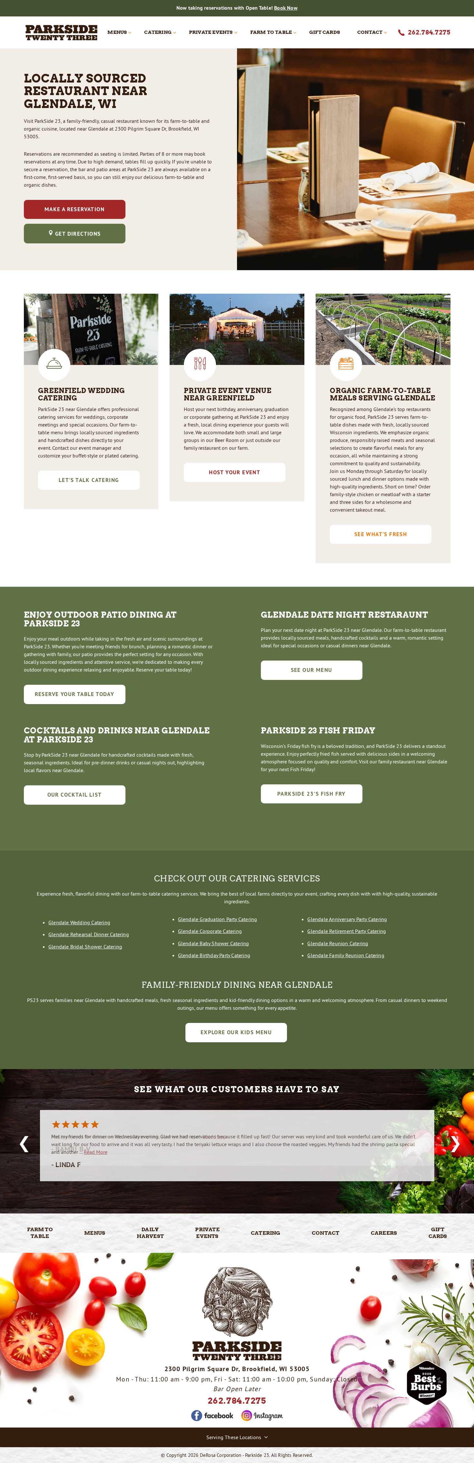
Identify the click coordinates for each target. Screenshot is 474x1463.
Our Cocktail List (74, 794)
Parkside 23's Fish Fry (311, 793)
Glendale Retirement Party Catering (346, 931)
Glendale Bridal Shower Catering (85, 946)
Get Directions (78, 233)
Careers (384, 1233)
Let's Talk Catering (89, 480)
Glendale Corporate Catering (210, 931)
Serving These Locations (234, 1437)
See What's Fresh (380, 534)
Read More (214, 1136)
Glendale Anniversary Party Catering (347, 919)
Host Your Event (234, 472)
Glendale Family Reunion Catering (345, 955)
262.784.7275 (237, 1401)
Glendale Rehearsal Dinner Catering (88, 934)
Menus (117, 32)
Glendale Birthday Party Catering (214, 955)
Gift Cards (324, 32)
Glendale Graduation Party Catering (217, 919)
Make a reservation (74, 209)
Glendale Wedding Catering (79, 922)
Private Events (211, 32)
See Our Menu (311, 669)
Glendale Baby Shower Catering (213, 943)
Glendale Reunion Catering (337, 943)
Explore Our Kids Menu (236, 1032)
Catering (158, 32)
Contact (369, 32)
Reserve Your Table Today (74, 694)
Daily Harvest (150, 1232)
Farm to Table (271, 32)
